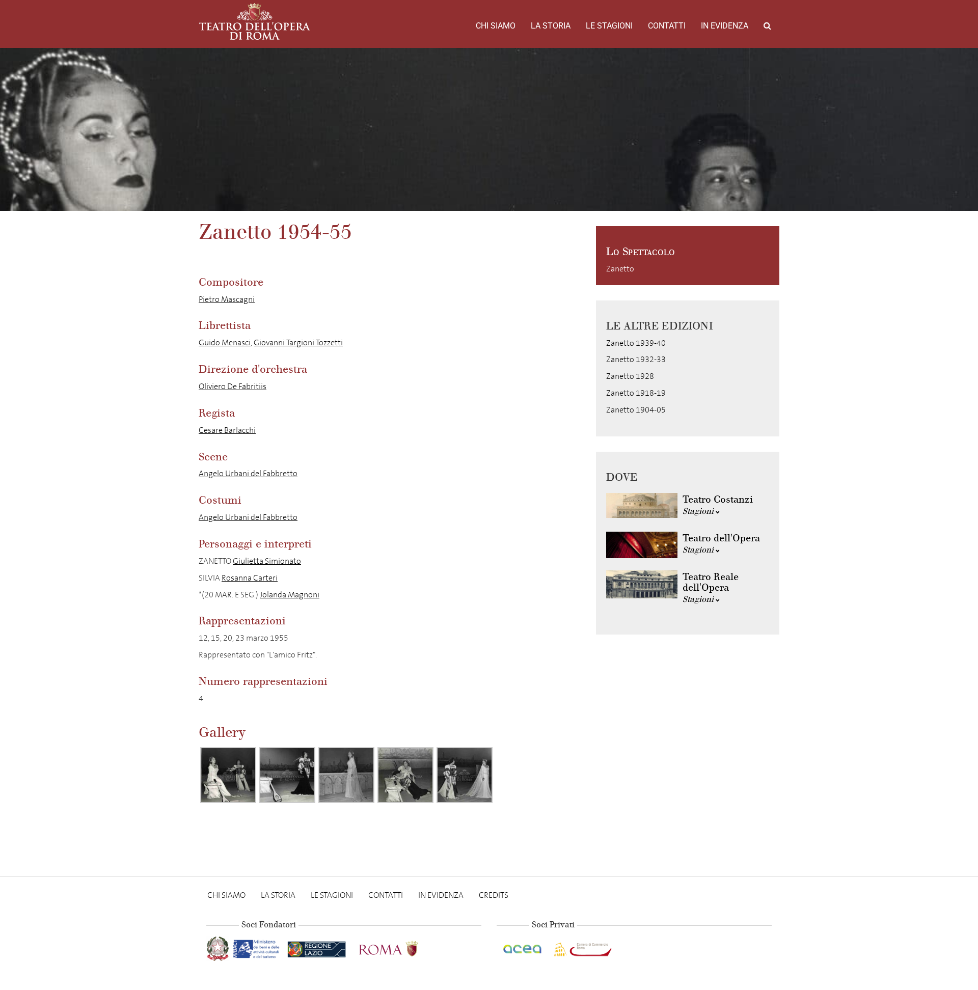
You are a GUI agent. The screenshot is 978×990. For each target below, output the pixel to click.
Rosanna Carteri (250, 577)
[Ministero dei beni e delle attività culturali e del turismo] (258, 947)
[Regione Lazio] (317, 947)
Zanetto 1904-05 (636, 409)
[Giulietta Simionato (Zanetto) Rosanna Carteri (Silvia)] (405, 775)
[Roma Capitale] (402, 947)
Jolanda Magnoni (289, 594)
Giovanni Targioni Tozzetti (298, 342)
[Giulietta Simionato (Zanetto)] (287, 775)
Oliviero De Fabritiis (232, 386)
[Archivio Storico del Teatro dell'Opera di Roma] (254, 21)
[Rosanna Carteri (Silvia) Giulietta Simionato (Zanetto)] (228, 775)
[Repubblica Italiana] (218, 947)
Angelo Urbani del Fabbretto (248, 473)
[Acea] (523, 947)
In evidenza (724, 26)
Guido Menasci (225, 342)
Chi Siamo (495, 26)
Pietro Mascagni (227, 299)
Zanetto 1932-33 (636, 359)
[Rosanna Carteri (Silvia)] (346, 775)
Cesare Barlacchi (227, 430)
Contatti (667, 26)
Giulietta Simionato (267, 561)
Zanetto (620, 268)
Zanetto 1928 (630, 376)
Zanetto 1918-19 (636, 393)
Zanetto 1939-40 (636, 343)
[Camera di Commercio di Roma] (582, 947)
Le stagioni (609, 26)
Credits (493, 895)
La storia (550, 26)
